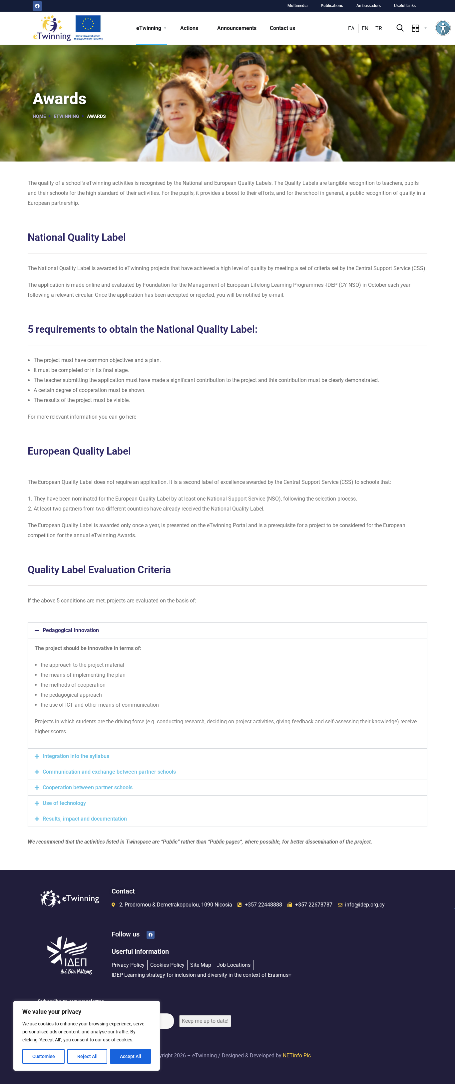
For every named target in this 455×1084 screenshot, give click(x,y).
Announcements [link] (236, 28)
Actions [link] (189, 28)
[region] (86, 1036)
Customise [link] (43, 1056)
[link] (443, 28)
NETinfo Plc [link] (297, 1055)
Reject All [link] (87, 1056)
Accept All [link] (130, 1056)
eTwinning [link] (148, 28)
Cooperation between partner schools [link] (88, 787)
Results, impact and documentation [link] (85, 819)
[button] (227, 630)
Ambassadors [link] (368, 5)
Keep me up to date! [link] (205, 1021)
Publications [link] (332, 5)
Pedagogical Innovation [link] (71, 630)
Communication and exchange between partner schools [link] (109, 772)
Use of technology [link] (64, 803)
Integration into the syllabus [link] (76, 756)
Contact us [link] (282, 28)
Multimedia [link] (297, 5)
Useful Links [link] (405, 5)
